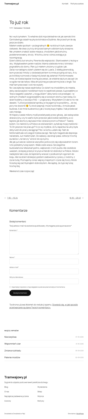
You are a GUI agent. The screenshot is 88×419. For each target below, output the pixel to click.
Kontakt (65, 3)
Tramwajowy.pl (11, 3)
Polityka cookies (77, 3)
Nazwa (12, 257)
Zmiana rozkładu (12, 350)
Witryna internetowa (16, 277)
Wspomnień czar (12, 344)
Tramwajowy (18, 28)
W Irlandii (27, 28)
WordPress (80, 414)
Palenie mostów (12, 357)
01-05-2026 (80, 344)
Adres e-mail (14, 267)
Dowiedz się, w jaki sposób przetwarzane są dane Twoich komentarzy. (43, 306)
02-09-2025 (79, 357)
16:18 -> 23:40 (75, 198)
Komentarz (13, 230)
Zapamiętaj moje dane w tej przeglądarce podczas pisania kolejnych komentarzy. (38, 287)
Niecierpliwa (10, 337)
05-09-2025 (79, 351)
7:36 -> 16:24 (12, 198)
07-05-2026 (80, 337)
